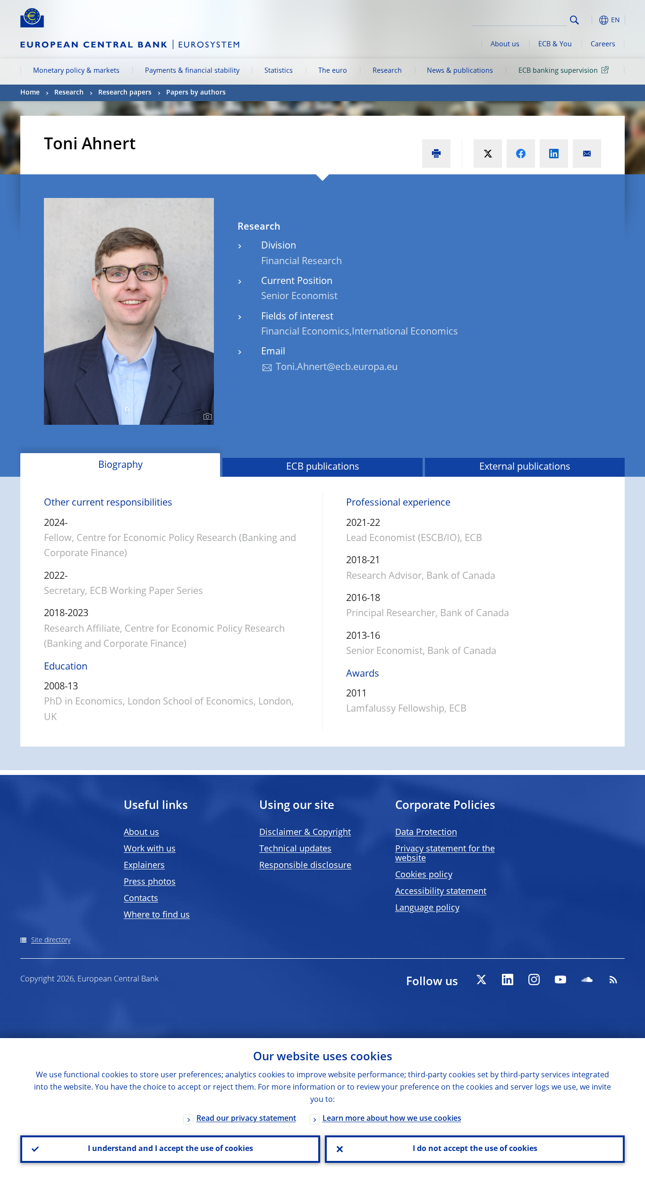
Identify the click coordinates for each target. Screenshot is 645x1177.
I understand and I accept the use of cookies (170, 1149)
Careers (603, 44)
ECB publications (322, 467)
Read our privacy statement (246, 1119)
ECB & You (555, 44)
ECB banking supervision (558, 71)
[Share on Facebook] (521, 153)
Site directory (50, 940)
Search (574, 20)
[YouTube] (560, 979)
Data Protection (426, 832)
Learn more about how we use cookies (391, 1119)
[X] (481, 979)
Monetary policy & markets (76, 71)
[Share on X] (488, 153)
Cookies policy (423, 875)
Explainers (144, 865)
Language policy (427, 908)
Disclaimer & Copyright (305, 832)
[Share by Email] (587, 153)
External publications (524, 467)
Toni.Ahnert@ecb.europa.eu (337, 367)
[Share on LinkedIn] (554, 153)
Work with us (150, 849)
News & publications (460, 71)
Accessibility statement (440, 891)
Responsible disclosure (305, 865)
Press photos (150, 882)
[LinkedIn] (507, 979)
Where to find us (157, 915)
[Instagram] (534, 979)
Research (387, 71)
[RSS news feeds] (613, 979)
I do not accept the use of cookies (475, 1149)
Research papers (125, 92)
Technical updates (295, 849)
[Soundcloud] (587, 979)
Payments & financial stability (192, 71)
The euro (332, 71)
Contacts (141, 898)
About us (505, 44)
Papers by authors (196, 92)
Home (30, 92)
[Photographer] (206, 416)
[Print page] (436, 153)
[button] (592, 20)
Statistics (278, 71)
